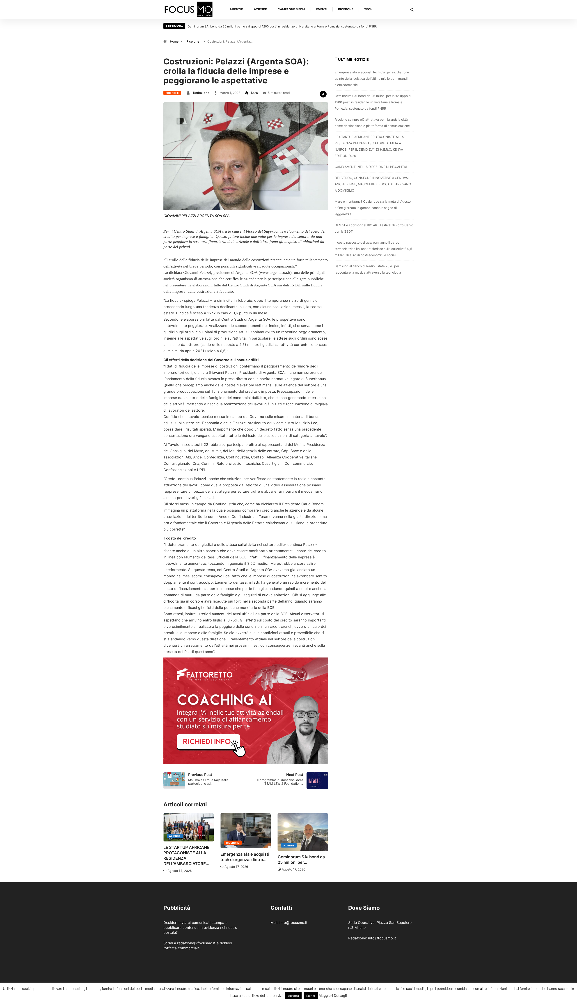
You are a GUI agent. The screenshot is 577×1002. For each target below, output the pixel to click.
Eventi (321, 9)
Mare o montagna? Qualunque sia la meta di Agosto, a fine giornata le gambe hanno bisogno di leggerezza (373, 207)
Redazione (201, 93)
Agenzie (236, 9)
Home (174, 41)
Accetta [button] (293, 995)
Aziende (260, 9)
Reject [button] (310, 995)
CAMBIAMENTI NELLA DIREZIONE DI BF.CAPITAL (371, 167)
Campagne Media (291, 9)
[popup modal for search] (412, 9)
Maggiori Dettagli (333, 995)
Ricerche (345, 9)
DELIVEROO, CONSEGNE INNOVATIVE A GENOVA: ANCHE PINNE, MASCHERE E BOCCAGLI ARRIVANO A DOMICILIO (373, 184)
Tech (368, 9)
